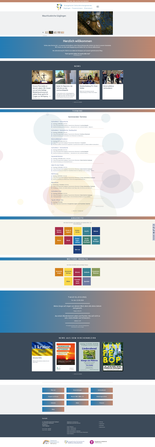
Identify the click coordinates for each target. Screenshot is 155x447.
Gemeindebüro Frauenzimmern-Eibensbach (79, 432)
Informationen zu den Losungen (77, 326)
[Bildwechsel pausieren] (43, 32)
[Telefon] (153, 230)
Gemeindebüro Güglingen (75, 431)
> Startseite (44, 35)
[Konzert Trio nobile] (89, 356)
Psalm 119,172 (77, 311)
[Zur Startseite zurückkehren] (75, 3)
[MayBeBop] (112, 356)
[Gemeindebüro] (153, 232)
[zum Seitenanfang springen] (153, 225)
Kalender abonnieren (100, 206)
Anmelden (102, 425)
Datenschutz (102, 427)
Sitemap (101, 421)
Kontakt (154, 239)
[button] (98, 7)
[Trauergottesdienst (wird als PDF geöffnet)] (65, 356)
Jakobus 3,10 (77, 321)
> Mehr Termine (77, 211)
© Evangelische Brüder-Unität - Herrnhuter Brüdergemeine (77, 325)
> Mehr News (77, 102)
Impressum (102, 423)
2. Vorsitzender (73, 429)
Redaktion (72, 433)
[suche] (153, 227)
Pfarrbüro (72, 426)
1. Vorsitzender (73, 428)
